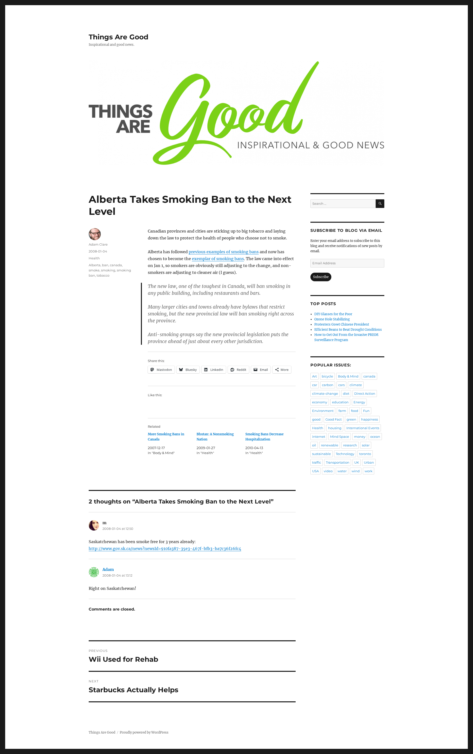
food (354, 411)
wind (356, 471)
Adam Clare (98, 244)
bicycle (327, 376)
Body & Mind (348, 376)
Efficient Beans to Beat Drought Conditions (348, 330)
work (368, 471)
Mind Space (339, 437)
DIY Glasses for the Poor (333, 314)
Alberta (95, 265)
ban (105, 265)
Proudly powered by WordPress (144, 732)
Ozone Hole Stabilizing (332, 319)
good (316, 419)
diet (346, 393)
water (342, 471)
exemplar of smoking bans (218, 258)
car (314, 385)
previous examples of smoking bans (224, 251)
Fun (366, 411)
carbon (327, 385)
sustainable (321, 454)
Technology (345, 454)
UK (356, 462)
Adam (108, 569)
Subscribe (321, 277)
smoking (108, 270)
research (350, 445)
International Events (362, 428)
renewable (329, 445)
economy (319, 402)
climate (356, 385)
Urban (369, 462)
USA (315, 471)
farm (342, 411)
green (351, 419)
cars (341, 385)
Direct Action (364, 393)
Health (94, 258)
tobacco (103, 275)
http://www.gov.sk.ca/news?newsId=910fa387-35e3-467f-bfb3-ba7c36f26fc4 (165, 548)
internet (318, 437)
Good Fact (333, 419)
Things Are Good (118, 37)
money (359, 437)
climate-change (325, 393)
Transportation (337, 462)
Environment (323, 411)
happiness (369, 419)
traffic (316, 462)
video (328, 471)
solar (366, 445)
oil (314, 445)
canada (116, 265)
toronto (365, 454)
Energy (359, 402)
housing (334, 428)
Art (314, 376)
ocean (375, 437)
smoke (94, 270)
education (340, 402)
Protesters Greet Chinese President (341, 324)
